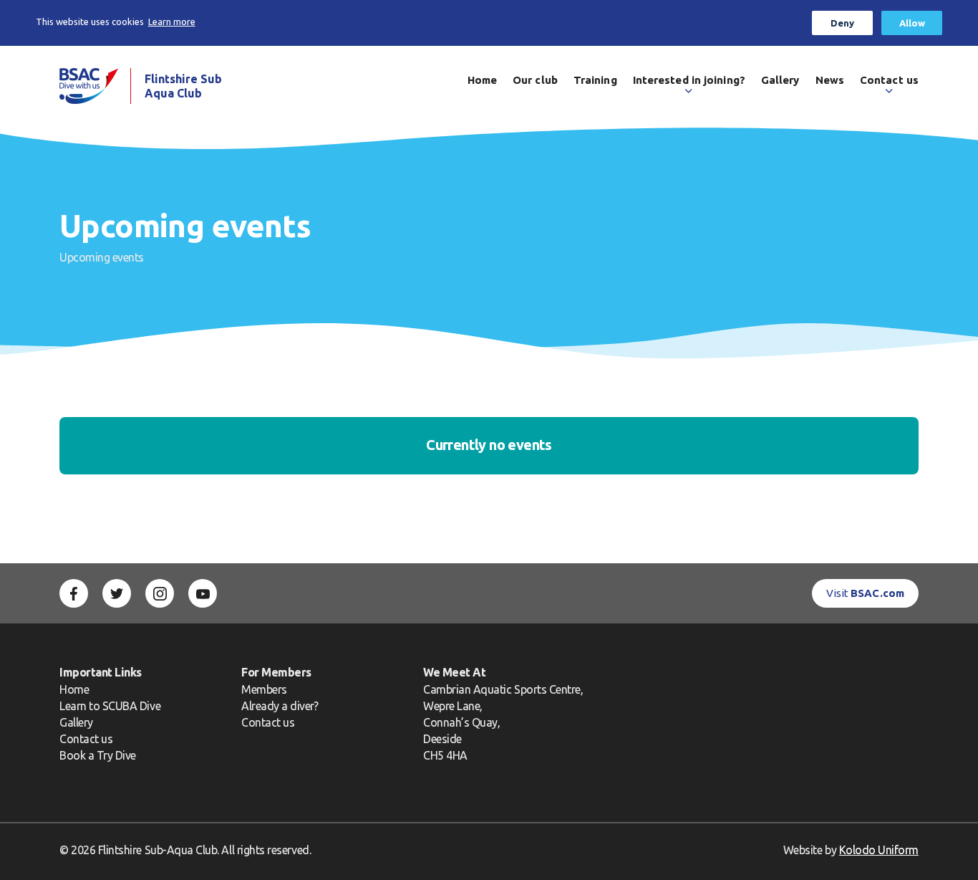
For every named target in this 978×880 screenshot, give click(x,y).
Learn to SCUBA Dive (109, 705)
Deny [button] (842, 23)
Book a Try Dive (97, 755)
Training (595, 80)
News (829, 80)
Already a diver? (279, 705)
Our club (535, 80)
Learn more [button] (171, 21)
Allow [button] (912, 23)
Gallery (780, 80)
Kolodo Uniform (879, 849)
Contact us (889, 80)
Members (264, 689)
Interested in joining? (689, 80)
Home (482, 80)
